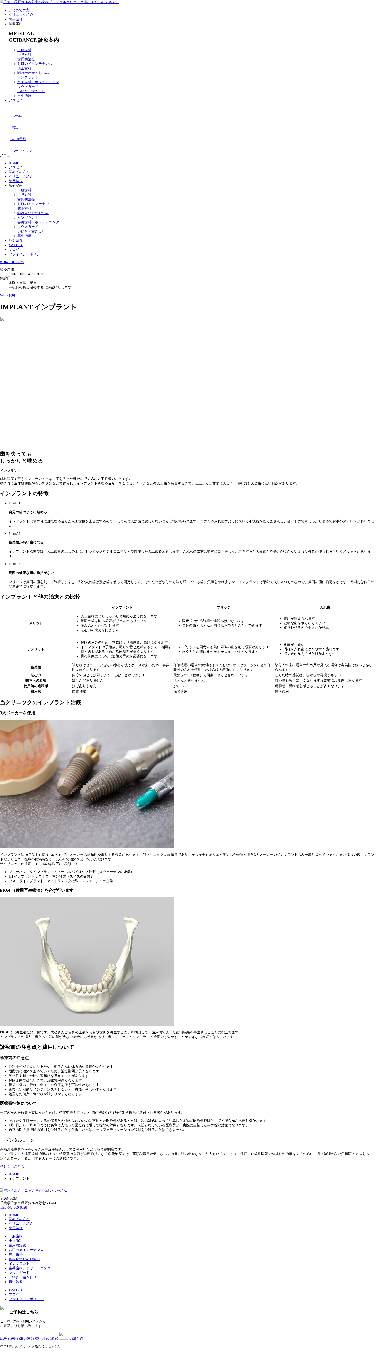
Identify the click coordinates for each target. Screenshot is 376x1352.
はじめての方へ (21, 10)
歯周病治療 (26, 59)
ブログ (14, 249)
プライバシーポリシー (26, 254)
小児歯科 (24, 54)
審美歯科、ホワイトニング (38, 82)
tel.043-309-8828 (12, 262)
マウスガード (27, 86)
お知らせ (16, 245)
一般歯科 (24, 50)
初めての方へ (19, 172)
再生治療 (24, 96)
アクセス (16, 100)
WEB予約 (7, 295)
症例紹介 (16, 240)
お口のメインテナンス (34, 64)
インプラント (27, 77)
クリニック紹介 (21, 15)
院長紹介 (16, 19)
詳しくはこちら (12, 1166)
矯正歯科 (24, 68)
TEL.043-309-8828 (13, 1207)
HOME (14, 163)
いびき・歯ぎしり (31, 91)
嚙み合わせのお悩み (33, 73)
